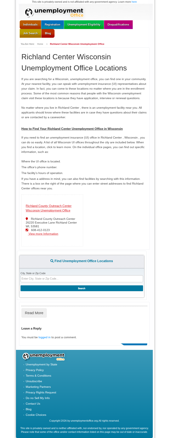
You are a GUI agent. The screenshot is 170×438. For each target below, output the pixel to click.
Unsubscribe (34, 381)
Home (40, 44)
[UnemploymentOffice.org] (56, 13)
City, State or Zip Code (33, 273)
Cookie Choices (36, 414)
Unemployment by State (41, 364)
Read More (34, 313)
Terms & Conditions (38, 375)
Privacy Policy (35, 370)
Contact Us (33, 403)
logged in (45, 337)
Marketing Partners (38, 386)
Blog (29, 409)
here (134, 1)
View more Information (43, 233)
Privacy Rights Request (41, 392)
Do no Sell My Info (38, 398)
